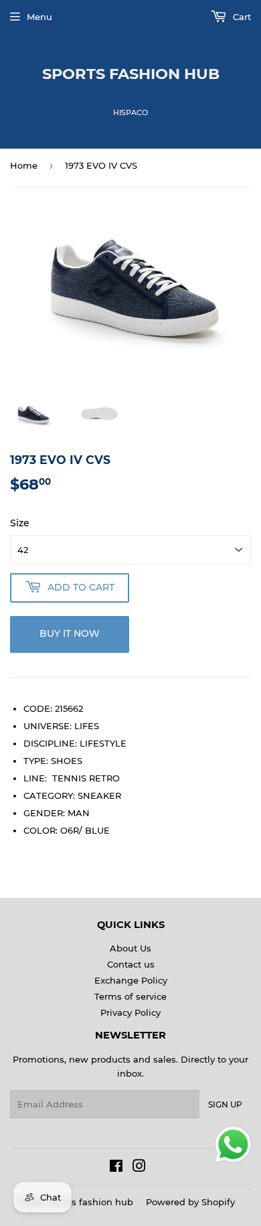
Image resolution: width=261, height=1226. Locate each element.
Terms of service (130, 996)
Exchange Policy (130, 980)
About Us (130, 948)
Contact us (131, 964)
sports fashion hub (131, 73)
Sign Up (225, 1104)
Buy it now (69, 633)
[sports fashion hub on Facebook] (116, 1167)
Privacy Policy (130, 1012)
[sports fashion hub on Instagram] (139, 1167)
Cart (240, 16)
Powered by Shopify (190, 1202)
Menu (39, 16)
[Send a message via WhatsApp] (233, 1145)
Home (23, 165)
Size (19, 523)
